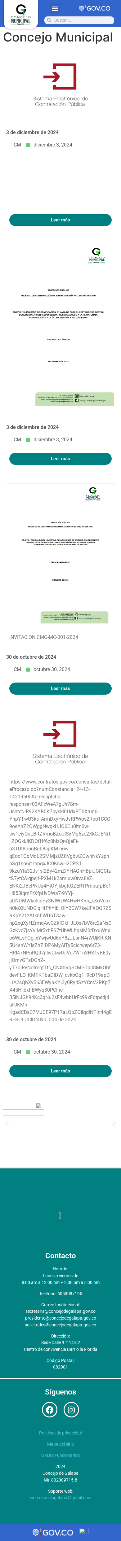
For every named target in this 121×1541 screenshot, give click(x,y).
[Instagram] (71, 1409)
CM (17, 145)
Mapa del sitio (60, 1444)
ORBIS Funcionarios (60, 1455)
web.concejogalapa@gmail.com (61, 1497)
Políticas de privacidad (60, 1433)
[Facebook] (49, 1409)
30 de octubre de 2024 (31, 657)
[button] (55, 8)
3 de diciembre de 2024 (32, 132)
